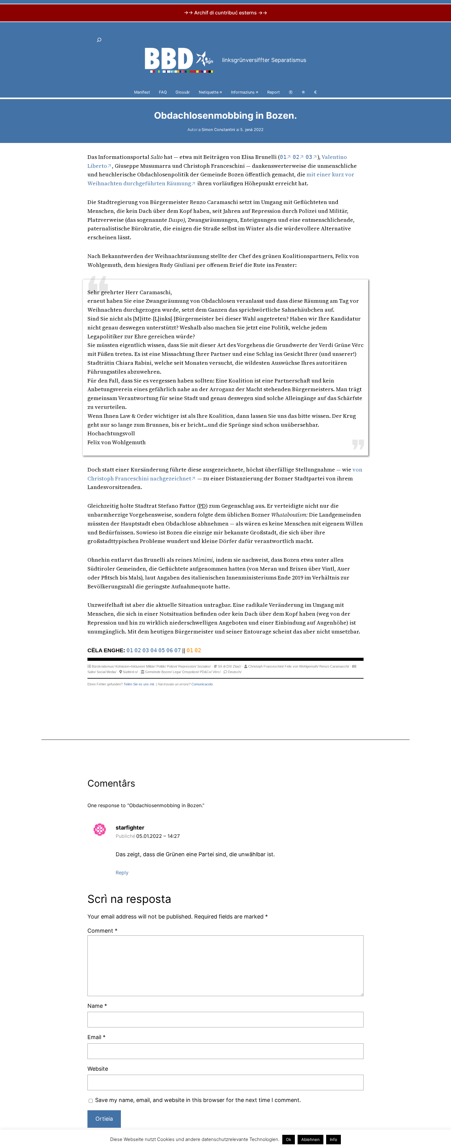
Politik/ (161, 666)
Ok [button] (288, 1139)
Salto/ (91, 672)
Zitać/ (237, 666)
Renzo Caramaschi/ (334, 666)
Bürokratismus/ (103, 666)
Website (97, 1068)
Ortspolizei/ (190, 672)
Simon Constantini (218, 129)
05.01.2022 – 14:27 (158, 836)
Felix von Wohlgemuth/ (301, 666)
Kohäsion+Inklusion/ (130, 666)
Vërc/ (217, 672)
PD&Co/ (206, 672)
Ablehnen (310, 1139)
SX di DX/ (225, 666)
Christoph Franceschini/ (266, 666)
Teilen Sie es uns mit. (139, 684)
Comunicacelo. (202, 684)
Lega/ (177, 672)
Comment (102, 930)
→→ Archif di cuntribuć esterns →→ (225, 13)
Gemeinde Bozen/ (158, 672)
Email (96, 1037)
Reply (122, 872)
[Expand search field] (99, 40)
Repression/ (187, 666)
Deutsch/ (234, 672)
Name (97, 1006)
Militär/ (151, 666)
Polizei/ (172, 666)
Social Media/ (106, 672)
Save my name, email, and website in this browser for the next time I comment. (198, 1100)
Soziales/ (204, 666)
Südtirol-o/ (130, 672)
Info (333, 1139)
